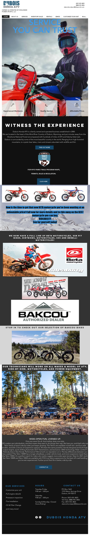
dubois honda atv (66, 517)
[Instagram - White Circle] (40, 517)
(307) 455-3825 (80, 3)
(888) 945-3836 (80, 5)
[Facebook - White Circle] (36, 517)
